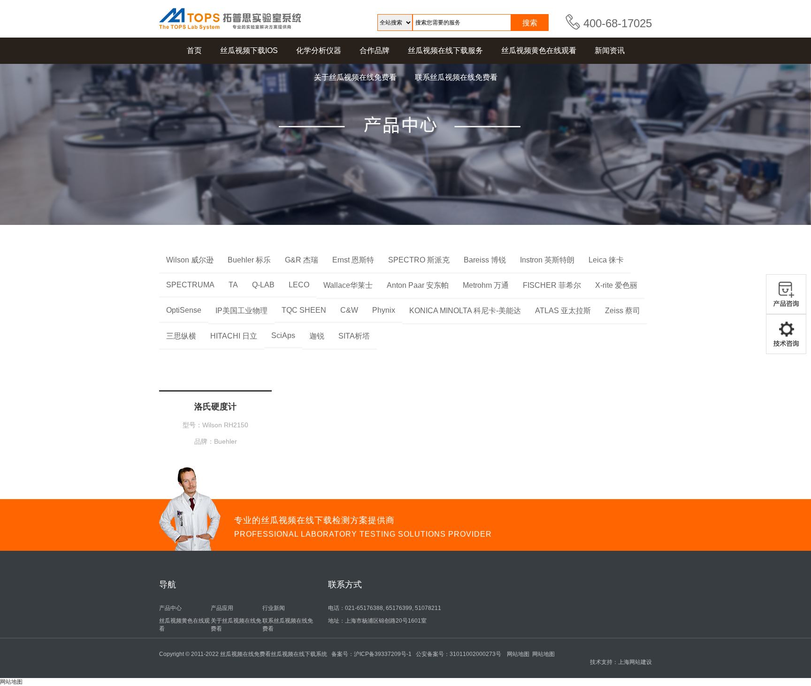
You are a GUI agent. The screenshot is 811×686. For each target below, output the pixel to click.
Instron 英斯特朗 (547, 260)
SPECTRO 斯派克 (419, 260)
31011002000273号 (475, 654)
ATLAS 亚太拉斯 (563, 311)
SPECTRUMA (190, 285)
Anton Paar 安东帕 (418, 285)
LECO (299, 285)
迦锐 (316, 336)
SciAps (283, 335)
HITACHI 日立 (233, 336)
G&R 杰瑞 (301, 260)
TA (233, 285)
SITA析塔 (354, 336)
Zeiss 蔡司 (622, 311)
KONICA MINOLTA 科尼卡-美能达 (465, 311)
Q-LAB (263, 285)
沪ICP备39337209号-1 (383, 654)
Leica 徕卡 (606, 260)
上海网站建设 (635, 662)
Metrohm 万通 (486, 285)
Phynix (383, 310)
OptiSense (183, 310)
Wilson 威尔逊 (190, 260)
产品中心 (170, 608)
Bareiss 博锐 (485, 260)
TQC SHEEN (304, 310)
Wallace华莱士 (348, 285)
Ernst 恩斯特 (353, 260)
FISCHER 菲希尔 (552, 285)
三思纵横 (181, 336)
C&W (349, 310)
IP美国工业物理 (241, 311)
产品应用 (222, 608)
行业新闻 (273, 608)
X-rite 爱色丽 (616, 285)
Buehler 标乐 (249, 260)
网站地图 (518, 654)
